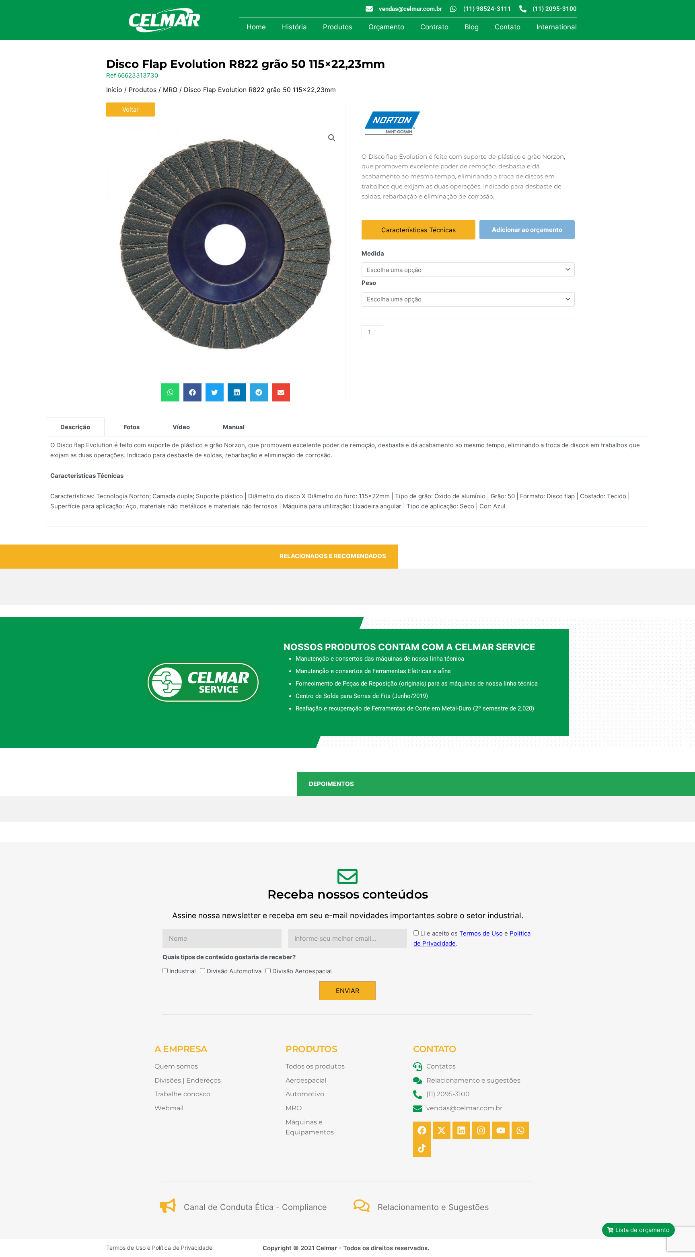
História (294, 27)
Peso (369, 283)
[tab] (75, 427)
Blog (472, 27)
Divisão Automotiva (234, 971)
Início (114, 90)
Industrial (182, 971)
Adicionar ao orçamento (527, 229)
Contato (507, 27)
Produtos (337, 27)
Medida (373, 253)
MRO (170, 90)
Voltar (130, 109)
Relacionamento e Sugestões (433, 1207)
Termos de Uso (481, 933)
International (557, 27)
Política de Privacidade (182, 1247)
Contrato (434, 27)
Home (256, 27)
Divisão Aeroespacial (302, 971)
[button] (332, 138)
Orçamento (386, 27)
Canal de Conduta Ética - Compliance (255, 1207)
